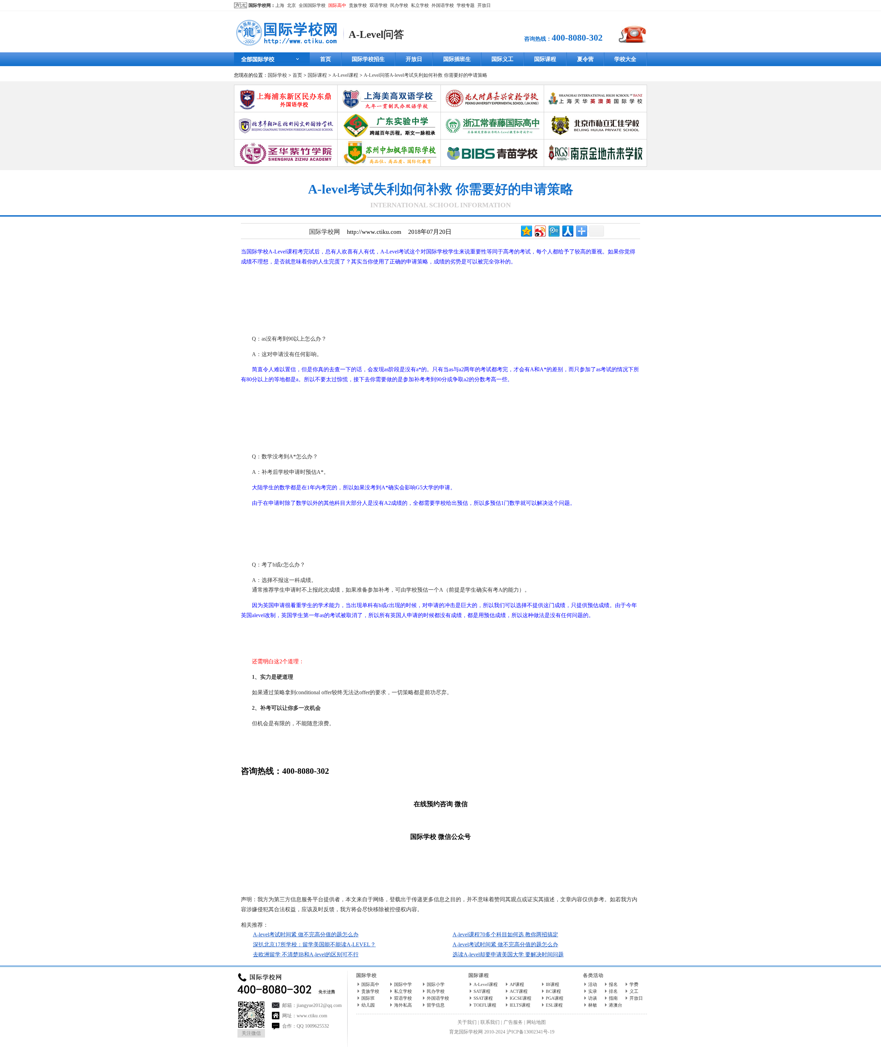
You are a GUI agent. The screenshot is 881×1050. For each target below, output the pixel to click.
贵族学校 (358, 5)
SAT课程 (482, 991)
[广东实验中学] (389, 114)
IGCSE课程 (520, 998)
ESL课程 (554, 1005)
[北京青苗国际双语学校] (492, 142)
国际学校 (277, 75)
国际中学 (403, 984)
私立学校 (420, 5)
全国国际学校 (312, 5)
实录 (592, 991)
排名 (613, 991)
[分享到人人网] (567, 230)
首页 (325, 59)
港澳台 (615, 1005)
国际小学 (436, 984)
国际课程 (545, 59)
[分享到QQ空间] (526, 230)
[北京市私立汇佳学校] (596, 114)
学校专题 (466, 5)
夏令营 (585, 59)
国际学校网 (259, 5)
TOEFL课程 (485, 1005)
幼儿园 (368, 1005)
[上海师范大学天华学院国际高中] (596, 87)
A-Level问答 (376, 34)
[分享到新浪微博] (539, 230)
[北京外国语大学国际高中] (286, 114)
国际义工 (502, 59)
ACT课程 (519, 991)
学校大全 (625, 59)
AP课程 (517, 984)
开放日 (484, 5)
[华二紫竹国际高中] (286, 142)
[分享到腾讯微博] (553, 230)
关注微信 (251, 1033)
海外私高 (403, 1005)
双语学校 (379, 5)
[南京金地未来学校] (596, 142)
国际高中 (337, 5)
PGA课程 (554, 998)
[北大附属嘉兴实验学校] (492, 87)
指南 (613, 998)
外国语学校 (443, 5)
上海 (279, 5)
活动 (592, 984)
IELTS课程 (520, 1005)
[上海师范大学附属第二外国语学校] (286, 87)
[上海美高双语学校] (389, 87)
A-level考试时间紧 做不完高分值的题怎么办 (306, 934)
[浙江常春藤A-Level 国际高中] (492, 114)
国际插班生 (457, 59)
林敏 (592, 1005)
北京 (291, 5)
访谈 (592, 998)
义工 (633, 991)
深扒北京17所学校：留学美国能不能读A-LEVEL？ (314, 944)
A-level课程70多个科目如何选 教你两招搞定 (505, 934)
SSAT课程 (483, 998)
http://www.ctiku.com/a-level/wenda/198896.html (372, 884)
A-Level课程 (345, 75)
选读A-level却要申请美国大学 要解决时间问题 (508, 954)
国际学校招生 (368, 59)
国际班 (368, 998)
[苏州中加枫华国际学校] (389, 142)
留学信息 (436, 1005)
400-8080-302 (577, 38)
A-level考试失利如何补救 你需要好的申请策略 (438, 75)
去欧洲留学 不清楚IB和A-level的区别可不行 (306, 954)
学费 (633, 984)
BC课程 (553, 991)
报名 (613, 984)
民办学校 (399, 5)
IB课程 (552, 984)
